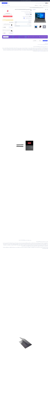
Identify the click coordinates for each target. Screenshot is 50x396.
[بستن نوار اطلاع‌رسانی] (2, 0)
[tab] (45, 40)
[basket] (8, 3)
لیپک (47, 7)
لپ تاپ (45, 7)
